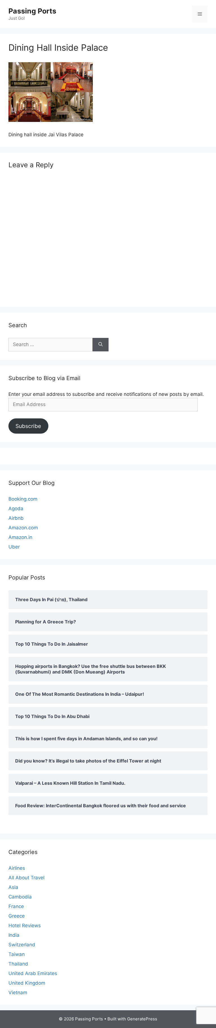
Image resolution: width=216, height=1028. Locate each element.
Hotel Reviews (24, 925)
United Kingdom (26, 983)
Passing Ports (32, 11)
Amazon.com (23, 527)
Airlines (16, 868)
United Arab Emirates (32, 973)
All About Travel (26, 877)
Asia (13, 887)
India (13, 935)
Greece (16, 916)
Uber (14, 547)
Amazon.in (20, 537)
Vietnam (17, 992)
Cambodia (20, 897)
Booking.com (22, 499)
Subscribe (28, 426)
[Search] (101, 344)
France (16, 906)
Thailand (18, 964)
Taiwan (16, 954)
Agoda (15, 508)
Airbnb (16, 518)
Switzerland (21, 944)
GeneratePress (142, 1019)
